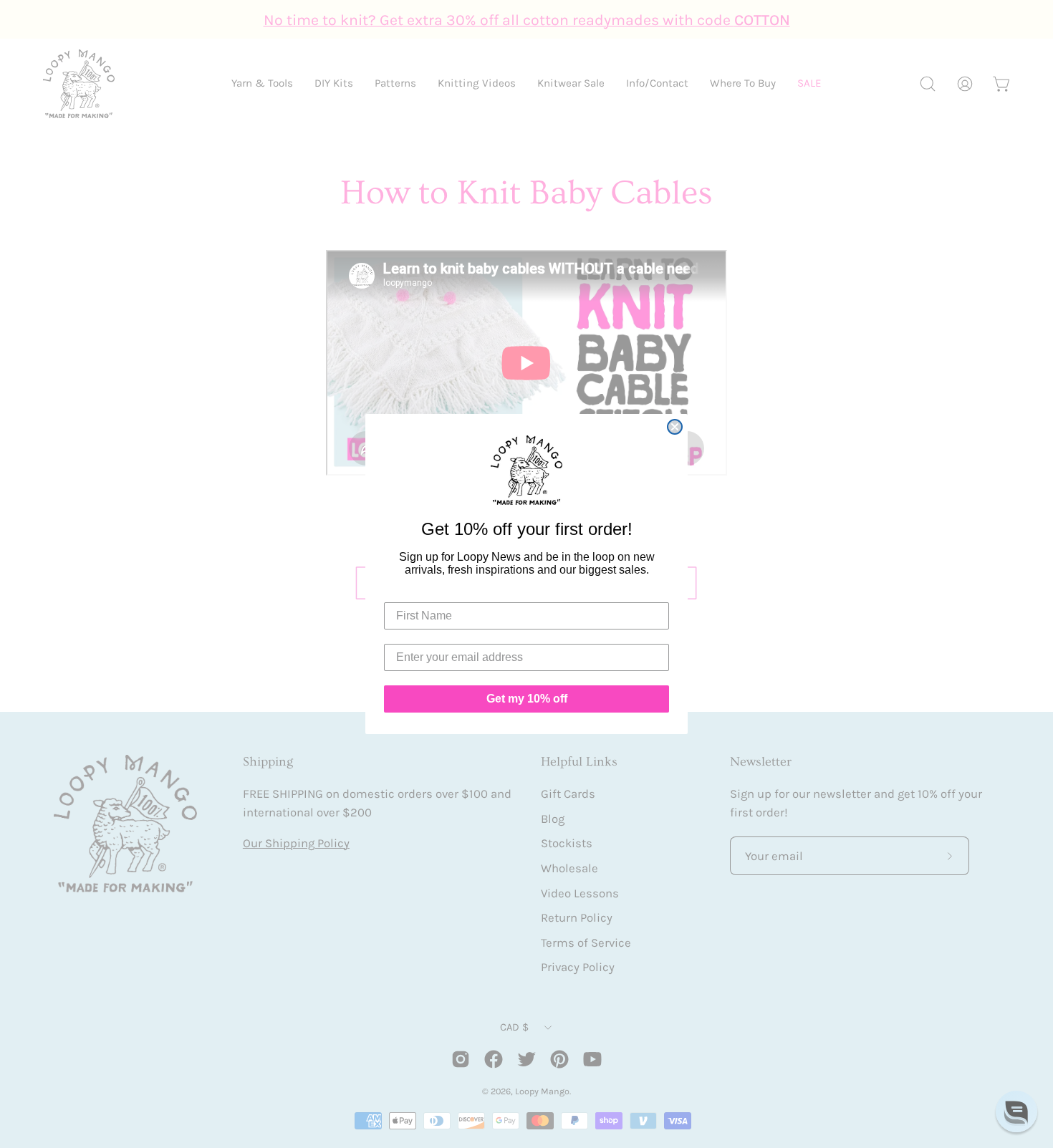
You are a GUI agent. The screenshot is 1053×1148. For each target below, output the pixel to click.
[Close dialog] (675, 427)
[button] (1016, 1111)
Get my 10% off (526, 699)
